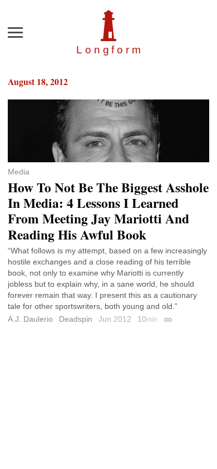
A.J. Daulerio (30, 319)
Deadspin (75, 319)
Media (18, 172)
